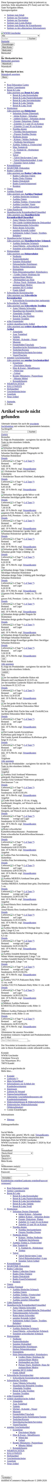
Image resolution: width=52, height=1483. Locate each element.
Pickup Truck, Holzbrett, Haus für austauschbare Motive (34, 1366)
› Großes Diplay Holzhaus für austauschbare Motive (26, 275)
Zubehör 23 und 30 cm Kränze (32, 1224)
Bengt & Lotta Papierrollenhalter (27, 98)
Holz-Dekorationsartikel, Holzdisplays (30, 272)
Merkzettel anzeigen (10, 61)
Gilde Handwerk (14, 209)
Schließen (6, 1478)
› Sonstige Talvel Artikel (24, 163)
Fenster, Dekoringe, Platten (30, 1219)
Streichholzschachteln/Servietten (27, 352)
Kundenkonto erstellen (11, 1180)
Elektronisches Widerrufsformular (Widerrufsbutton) (22, 1105)
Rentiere (16, 186)
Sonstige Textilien (21, 318)
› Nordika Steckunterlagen (25, 131)
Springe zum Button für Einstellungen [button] (24, 25)
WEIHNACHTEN (15, 383)
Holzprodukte (13, 1336)
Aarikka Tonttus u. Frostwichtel (27, 144)
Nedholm (17, 256)
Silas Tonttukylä (20, 147)
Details (4, 458)
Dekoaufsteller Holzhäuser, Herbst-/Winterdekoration (25, 265)
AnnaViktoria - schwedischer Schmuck (30, 246)
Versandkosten (29, 468)
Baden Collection (15, 1268)
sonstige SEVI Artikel (23, 287)
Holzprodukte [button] (13, 251)
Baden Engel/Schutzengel (24, 183)
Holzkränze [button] (12, 108)
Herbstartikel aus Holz (28, 1362)
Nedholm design (20, 137)
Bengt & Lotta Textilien (23, 316)
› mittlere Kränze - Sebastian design (29, 118)
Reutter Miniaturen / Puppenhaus (28, 376)
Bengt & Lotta (13, 1193)
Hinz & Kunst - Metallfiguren (26, 368)
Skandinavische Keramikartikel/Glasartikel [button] (26, 212)
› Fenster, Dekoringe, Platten (26, 121)
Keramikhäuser (14, 165)
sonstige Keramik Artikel (24, 230)
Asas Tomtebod (20, 334)
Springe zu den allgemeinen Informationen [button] (26, 28)
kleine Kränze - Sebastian (30, 1214)
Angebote (11, 394)
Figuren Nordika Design (29, 1232)
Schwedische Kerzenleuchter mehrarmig (31, 300)
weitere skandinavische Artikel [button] (21, 324)
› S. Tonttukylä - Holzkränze (26, 150)
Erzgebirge (18, 363)
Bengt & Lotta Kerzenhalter (25, 95)
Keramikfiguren (20, 381)
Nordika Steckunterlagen (29, 1229)
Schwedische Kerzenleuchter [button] (20, 292)
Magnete (17, 342)
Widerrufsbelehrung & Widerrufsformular (26, 1102)
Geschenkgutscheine (16, 391)
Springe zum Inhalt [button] (15, 15)
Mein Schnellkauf (15, 1081)
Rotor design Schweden (24, 228)
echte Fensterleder (15, 321)
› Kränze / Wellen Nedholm (25, 139)
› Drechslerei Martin (22, 365)
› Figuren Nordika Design (24, 134)
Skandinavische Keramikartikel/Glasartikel (26, 1305)
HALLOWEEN (14, 386)
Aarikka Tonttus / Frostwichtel (26, 202)
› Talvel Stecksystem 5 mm (25, 157)
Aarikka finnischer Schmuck (26, 196)
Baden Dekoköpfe (21, 181)
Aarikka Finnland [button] (15, 191)
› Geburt (16, 373)
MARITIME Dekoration (18, 168)
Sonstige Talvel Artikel (28, 1261)
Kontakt (10, 1076)
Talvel (15, 155)
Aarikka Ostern (20, 199)
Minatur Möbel (25, 1445)
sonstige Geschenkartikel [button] (18, 357)
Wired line (23, 1437)
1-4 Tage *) (29, 461)
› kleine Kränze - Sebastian (25, 116)
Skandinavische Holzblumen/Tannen (29, 347)
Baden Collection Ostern (24, 176)
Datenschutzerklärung (17, 1094)
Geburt (21, 1440)
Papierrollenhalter (21, 259)
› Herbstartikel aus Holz (23, 279)
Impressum (12, 1089)
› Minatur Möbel (20, 378)
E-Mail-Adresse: (8, 1169)
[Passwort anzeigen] (29, 1175)
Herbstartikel (13, 389)
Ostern (10, 189)
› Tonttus (17, 152)
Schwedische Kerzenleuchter (20, 1375)
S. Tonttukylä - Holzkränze (30, 1248)
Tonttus (21, 1250)
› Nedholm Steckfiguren (24, 142)
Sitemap (10, 1119)
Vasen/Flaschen (20, 355)
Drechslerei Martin (27, 1432)
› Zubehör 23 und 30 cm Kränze (27, 126)
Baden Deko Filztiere (22, 178)
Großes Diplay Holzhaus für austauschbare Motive (31, 1358)
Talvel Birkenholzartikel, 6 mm (32, 1258)
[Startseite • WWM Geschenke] (11, 33)
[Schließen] (2, 56)
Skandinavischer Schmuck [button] (19, 238)
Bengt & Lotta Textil (22, 105)
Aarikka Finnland (15, 1287)
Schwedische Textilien (17, 1380)
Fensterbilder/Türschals (23, 344)
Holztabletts (18, 269)
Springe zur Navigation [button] (17, 17)
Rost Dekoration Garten (18, 85)
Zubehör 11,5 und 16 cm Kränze (33, 1222)
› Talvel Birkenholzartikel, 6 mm (27, 160)
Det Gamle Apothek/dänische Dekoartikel (32, 222)
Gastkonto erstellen (30, 1180)
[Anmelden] (29, 1040)
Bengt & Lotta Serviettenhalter (27, 100)
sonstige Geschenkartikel (18, 1427)
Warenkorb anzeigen (10, 74)
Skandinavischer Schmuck (19, 1326)
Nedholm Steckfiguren (28, 1240)
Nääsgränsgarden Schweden (26, 225)
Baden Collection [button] (15, 170)
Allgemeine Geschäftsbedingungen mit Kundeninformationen (24, 1098)
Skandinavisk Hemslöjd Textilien (28, 311)
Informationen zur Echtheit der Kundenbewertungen (21, 1085)
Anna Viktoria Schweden (24, 220)
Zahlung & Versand (16, 1091)
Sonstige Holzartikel (22, 261)
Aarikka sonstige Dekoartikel (26, 207)
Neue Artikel (13, 396)
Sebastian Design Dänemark (26, 113)
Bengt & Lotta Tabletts (23, 103)
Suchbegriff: (6, 429)
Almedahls (18, 331)
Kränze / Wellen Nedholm (30, 1237)
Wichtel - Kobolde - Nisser (25, 339)
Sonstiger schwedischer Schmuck (28, 248)
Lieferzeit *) (12, 1078)
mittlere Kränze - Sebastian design (34, 1216)
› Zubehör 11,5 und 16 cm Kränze (28, 124)
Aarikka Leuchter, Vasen (24, 204)
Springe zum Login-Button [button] (19, 23)
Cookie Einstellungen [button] (17, 1109)
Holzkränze (12, 1209)
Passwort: (5, 1172)
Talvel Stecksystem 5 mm (30, 1255)
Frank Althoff (19, 290)
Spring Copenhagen (16, 87)
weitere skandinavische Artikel (21, 1398)
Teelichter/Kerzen (21, 350)
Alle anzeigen (7, 664)
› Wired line (18, 370)
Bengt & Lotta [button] (13, 90)
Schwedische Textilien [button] (17, 303)
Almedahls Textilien (22, 313)
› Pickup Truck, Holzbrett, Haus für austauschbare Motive (29, 283)
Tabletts (16, 337)
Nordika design (20, 129)
